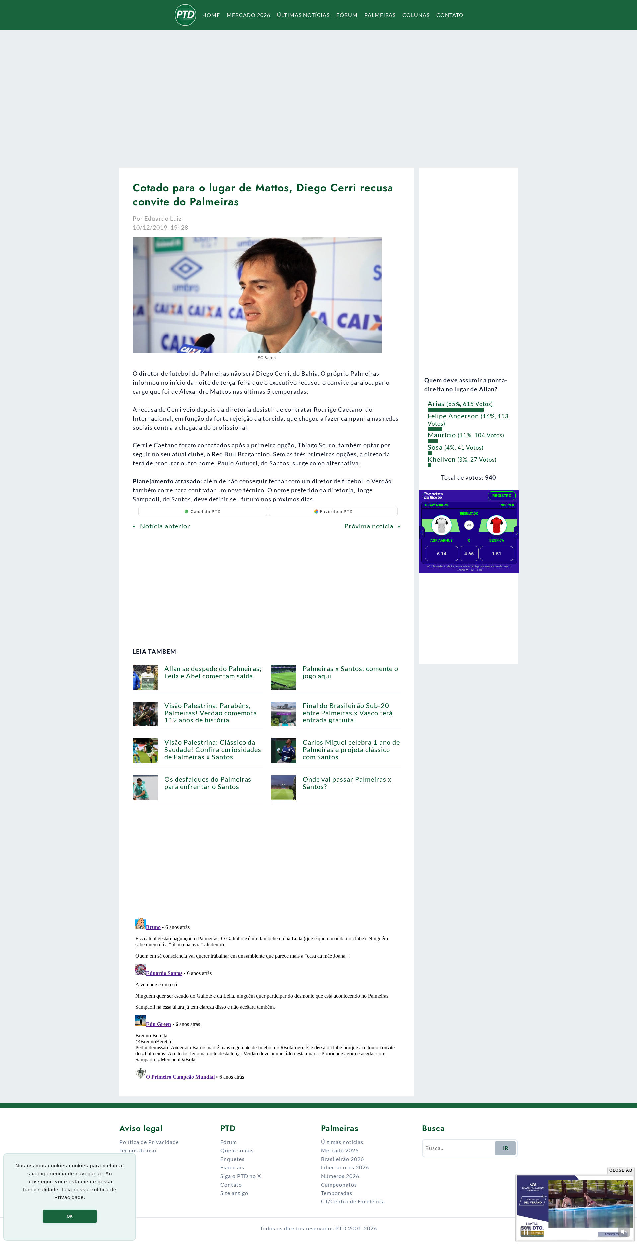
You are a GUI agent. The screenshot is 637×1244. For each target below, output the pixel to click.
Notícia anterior (165, 526)
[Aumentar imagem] (373, 245)
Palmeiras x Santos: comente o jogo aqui (350, 672)
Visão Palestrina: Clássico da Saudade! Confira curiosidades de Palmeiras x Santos (212, 749)
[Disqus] (267, 999)
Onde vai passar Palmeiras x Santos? (347, 782)
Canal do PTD (206, 511)
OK (70, 1216)
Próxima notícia (368, 526)
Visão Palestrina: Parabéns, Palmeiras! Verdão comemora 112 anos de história (210, 712)
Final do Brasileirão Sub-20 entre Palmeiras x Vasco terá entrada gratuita (348, 712)
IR (505, 1148)
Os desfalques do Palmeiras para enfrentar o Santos (207, 782)
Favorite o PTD (336, 511)
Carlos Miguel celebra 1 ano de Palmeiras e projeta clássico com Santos (351, 749)
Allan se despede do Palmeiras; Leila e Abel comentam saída (213, 672)
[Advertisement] (318, 94)
